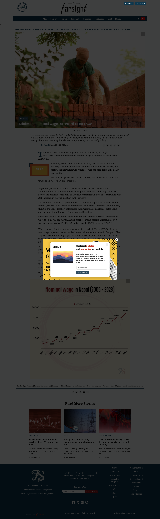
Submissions (140, 3)
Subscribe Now (82, 272)
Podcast (129, 3)
